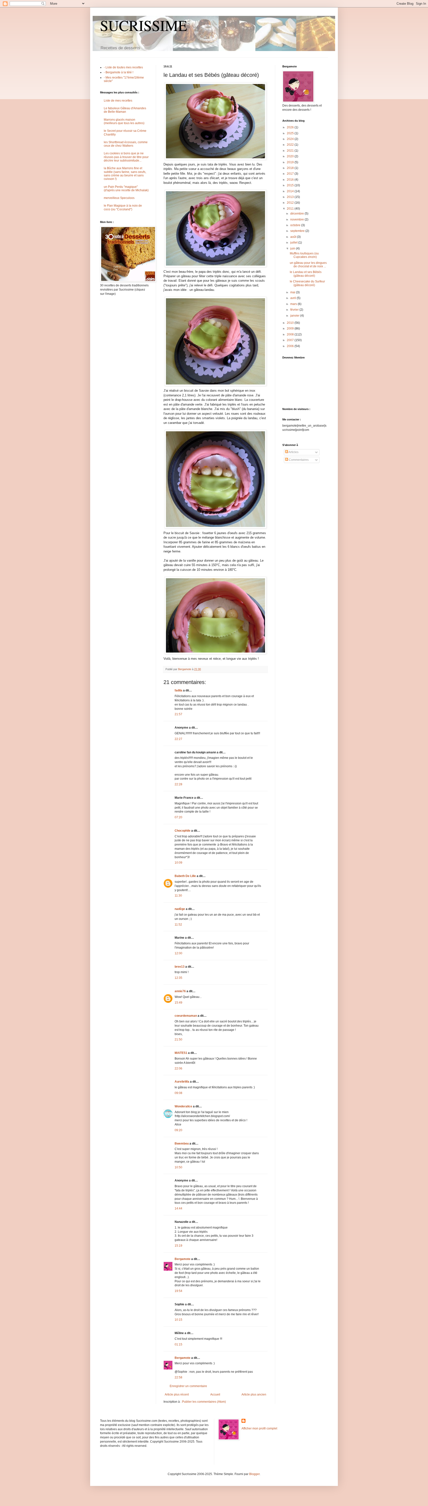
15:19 (178, 1245)
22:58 (178, 1377)
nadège (180, 909)
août (293, 237)
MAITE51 (181, 1053)
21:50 (178, 1039)
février (294, 309)
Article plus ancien (253, 1394)
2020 (290, 156)
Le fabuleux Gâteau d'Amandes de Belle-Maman (125, 110)
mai (293, 292)
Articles (293, 452)
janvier (295, 315)
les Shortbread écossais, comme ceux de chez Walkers (126, 143)
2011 (290, 208)
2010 (290, 323)
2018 (290, 168)
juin (293, 248)
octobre (295, 225)
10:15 (178, 1319)
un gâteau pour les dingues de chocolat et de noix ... (308, 264)
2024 (290, 139)
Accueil (215, 1394)
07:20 (178, 817)
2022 (290, 144)
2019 (290, 162)
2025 (290, 133)
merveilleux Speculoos (119, 198)
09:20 (178, 1130)
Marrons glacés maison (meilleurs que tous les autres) (124, 121)
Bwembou (182, 1143)
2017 (290, 173)
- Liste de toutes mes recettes (123, 67)
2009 (290, 328)
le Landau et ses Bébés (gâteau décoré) (305, 273)
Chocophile (182, 830)
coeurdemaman (186, 1015)
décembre (297, 213)
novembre (297, 219)
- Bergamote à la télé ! (118, 72)
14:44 (178, 1208)
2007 (290, 340)
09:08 (178, 1093)
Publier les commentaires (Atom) (204, 1401)
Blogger (254, 1474)
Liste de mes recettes (118, 100)
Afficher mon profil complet (259, 1428)
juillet (294, 242)
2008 (290, 334)
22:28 (178, 784)
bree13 (180, 966)
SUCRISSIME (143, 25)
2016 (290, 179)
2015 (290, 185)
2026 (290, 127)
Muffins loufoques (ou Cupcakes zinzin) (304, 255)
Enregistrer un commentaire (188, 1386)
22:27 (178, 739)
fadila (178, 690)
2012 (290, 202)
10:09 (178, 862)
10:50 (178, 1167)
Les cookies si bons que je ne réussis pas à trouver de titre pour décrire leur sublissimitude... (126, 157)
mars (294, 304)
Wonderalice (183, 1106)
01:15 (178, 1344)
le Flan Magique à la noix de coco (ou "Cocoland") (123, 207)
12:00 (178, 953)
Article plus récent (177, 1394)
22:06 (178, 1068)
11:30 (178, 895)
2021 (290, 150)
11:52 (178, 924)
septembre (297, 231)
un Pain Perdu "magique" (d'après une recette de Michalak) (126, 188)
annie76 (180, 991)
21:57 (178, 714)
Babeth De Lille (185, 876)
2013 (290, 197)
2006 (290, 346)
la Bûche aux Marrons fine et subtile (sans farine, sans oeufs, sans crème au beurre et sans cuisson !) (125, 173)
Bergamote (182, 1259)
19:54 (178, 1291)
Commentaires (298, 460)
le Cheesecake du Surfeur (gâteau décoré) (307, 283)
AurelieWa (182, 1081)
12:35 (178, 978)
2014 (290, 191)
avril (293, 298)
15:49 (178, 1002)
